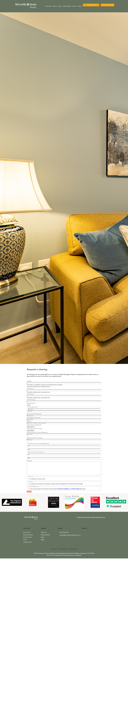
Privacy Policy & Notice (63, 549)
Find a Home (48, 6)
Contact (79, 6)
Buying (55, 6)
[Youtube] (97, 533)
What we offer (67, 6)
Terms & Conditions (63, 489)
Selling (60, 6)
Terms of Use (54, 549)
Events (74, 6)
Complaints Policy (73, 549)
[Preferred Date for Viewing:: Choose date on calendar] (27, 436)
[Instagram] (92, 533)
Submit (29, 491)
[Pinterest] (101, 533)
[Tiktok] (83, 537)
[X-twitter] (88, 533)
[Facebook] (83, 533)
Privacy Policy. (76, 489)
